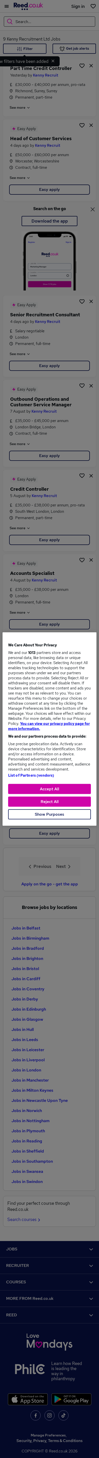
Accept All (49, 789)
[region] (50, 729)
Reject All (50, 801)
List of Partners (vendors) (31, 775)
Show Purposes (49, 814)
